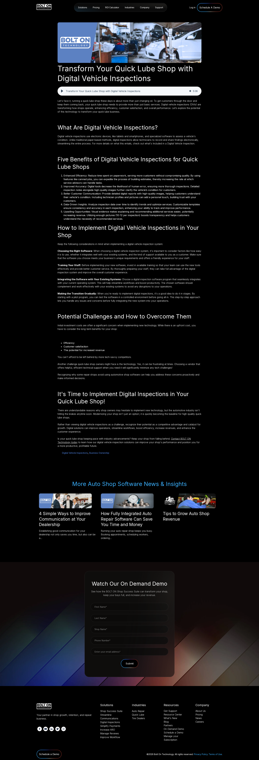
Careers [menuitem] (199, 721)
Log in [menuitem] (192, 7)
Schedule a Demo (49, 754)
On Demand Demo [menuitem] (174, 728)
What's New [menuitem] (170, 718)
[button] (62, 91)
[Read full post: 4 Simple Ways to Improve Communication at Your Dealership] (65, 507)
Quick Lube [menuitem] (138, 714)
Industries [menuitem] (129, 7)
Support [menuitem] (159, 7)
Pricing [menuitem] (96, 7)
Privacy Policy (201, 754)
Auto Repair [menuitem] (131, 15)
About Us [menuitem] (145, 15)
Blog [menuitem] (166, 721)
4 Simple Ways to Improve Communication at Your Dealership (65, 519)
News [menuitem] (198, 718)
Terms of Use (215, 754)
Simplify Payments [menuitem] (110, 725)
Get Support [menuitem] (170, 710)
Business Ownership (99, 453)
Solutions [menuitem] (82, 7)
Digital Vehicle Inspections (75, 453)
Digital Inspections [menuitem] (110, 722)
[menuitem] (209, 7)
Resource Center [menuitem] (162, 15)
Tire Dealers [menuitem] (138, 718)
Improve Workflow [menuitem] (110, 737)
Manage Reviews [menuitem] (109, 733)
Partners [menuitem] (168, 725)
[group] (129, 91)
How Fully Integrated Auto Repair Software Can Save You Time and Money (127, 519)
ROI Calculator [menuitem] (112, 7)
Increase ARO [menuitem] (107, 729)
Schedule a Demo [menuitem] (173, 732)
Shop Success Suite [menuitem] (88, 15)
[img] (190, 91)
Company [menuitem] (144, 7)
